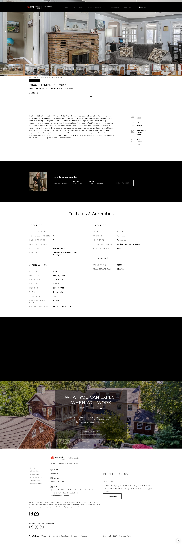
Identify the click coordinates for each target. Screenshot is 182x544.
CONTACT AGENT (121, 183)
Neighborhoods (36, 477)
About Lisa (34, 471)
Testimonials (35, 480)
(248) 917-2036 (57, 473)
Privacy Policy (125, 536)
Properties (34, 474)
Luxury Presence (82, 536)
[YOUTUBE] (47, 527)
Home (32, 468)
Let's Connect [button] (91, 432)
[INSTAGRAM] (36, 527)
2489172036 (78, 184)
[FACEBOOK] (31, 527)
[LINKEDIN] (42, 527)
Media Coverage (36, 483)
